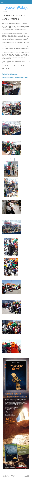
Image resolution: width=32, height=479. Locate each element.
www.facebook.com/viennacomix (9, 74)
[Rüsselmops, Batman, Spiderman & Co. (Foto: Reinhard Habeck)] (11, 307)
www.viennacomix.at (6, 73)
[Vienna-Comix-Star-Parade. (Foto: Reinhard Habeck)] (11, 287)
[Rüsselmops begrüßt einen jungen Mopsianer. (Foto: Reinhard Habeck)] (11, 148)
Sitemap (13, 475)
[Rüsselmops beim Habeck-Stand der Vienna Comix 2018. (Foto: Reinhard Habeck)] (11, 128)
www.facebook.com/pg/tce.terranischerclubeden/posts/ (15, 77)
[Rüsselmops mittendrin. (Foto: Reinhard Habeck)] (11, 327)
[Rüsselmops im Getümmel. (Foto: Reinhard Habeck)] (11, 267)
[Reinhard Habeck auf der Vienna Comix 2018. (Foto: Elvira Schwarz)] (11, 227)
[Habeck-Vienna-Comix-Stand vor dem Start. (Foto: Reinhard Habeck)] (11, 88)
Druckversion (8, 475)
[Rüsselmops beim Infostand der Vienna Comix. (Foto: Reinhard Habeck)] (11, 167)
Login (27, 475)
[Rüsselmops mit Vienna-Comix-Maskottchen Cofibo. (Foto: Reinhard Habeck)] (11, 346)
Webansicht (26, 476)
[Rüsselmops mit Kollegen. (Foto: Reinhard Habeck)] (11, 247)
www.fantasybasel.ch (7, 76)
